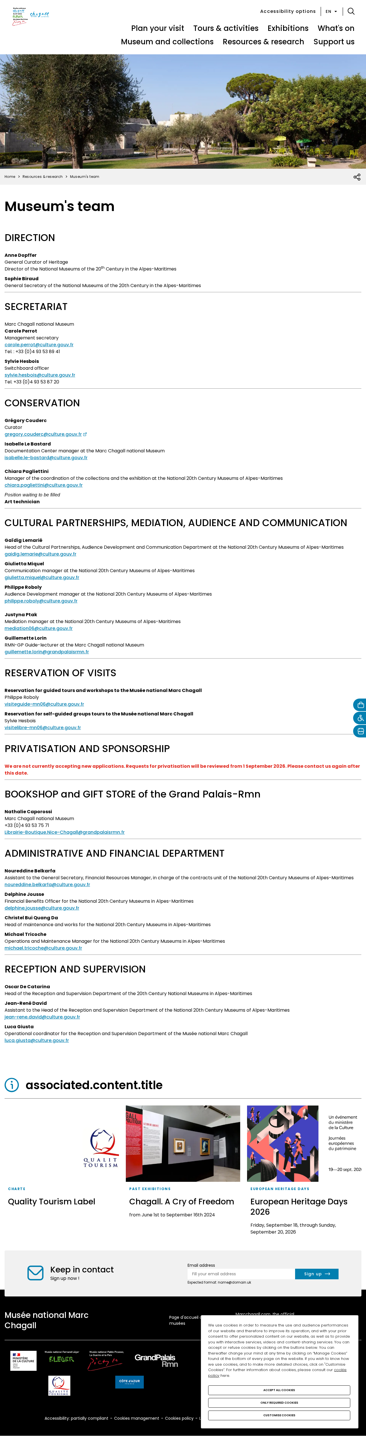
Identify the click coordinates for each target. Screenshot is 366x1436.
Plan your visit (157, 28)
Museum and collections (167, 42)
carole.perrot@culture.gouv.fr (39, 344)
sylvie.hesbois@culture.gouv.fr (40, 375)
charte (16, 1188)
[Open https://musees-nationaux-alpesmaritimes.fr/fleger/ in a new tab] (62, 1362)
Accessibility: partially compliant (76, 1418)
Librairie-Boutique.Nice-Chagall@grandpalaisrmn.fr (65, 832)
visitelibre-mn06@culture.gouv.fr (43, 727)
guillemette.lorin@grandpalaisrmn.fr (47, 652)
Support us (334, 42)
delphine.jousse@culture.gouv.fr (42, 908)
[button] (351, 11)
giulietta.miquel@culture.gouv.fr (42, 577)
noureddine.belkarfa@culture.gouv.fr (47, 884)
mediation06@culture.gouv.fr (39, 628)
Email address (201, 1265)
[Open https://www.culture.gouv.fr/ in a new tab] (23, 1362)
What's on (336, 28)
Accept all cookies (279, 1390)
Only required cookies (279, 1403)
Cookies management (136, 1418)
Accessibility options (288, 11)
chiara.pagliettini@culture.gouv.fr (44, 485)
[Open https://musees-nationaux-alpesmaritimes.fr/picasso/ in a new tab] (105, 1362)
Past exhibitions (150, 1188)
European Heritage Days (279, 1188)
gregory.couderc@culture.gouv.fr (43, 434)
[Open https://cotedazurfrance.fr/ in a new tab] (129, 1383)
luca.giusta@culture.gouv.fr (37, 1040)
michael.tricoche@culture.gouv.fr (43, 948)
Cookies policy (179, 1418)
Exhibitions (288, 28)
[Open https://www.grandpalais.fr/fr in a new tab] (156, 1362)
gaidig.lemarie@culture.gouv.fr (40, 554)
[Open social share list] (357, 177)
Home (10, 176)
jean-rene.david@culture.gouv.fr (42, 1017)
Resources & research (263, 42)
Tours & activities (225, 28)
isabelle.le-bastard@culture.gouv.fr (46, 457)
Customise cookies (279, 1415)
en (328, 11)
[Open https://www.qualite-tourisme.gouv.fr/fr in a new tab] (59, 1387)
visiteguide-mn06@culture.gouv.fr (44, 704)
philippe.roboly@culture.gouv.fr (41, 601)
